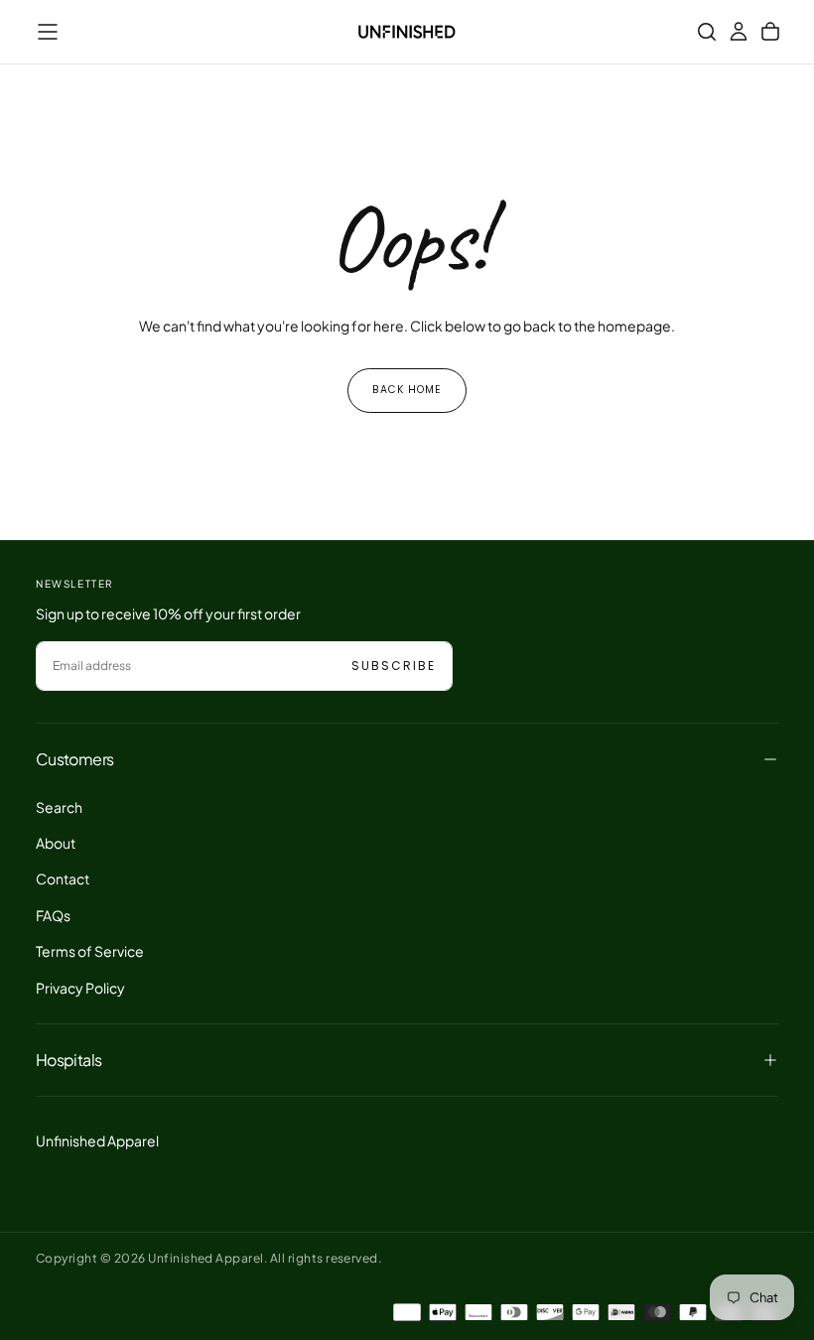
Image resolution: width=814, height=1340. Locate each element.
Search (59, 807)
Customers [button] (74, 758)
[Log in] (738, 32)
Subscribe (393, 665)
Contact (62, 878)
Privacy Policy (80, 988)
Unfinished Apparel (97, 1140)
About (55, 843)
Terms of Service (90, 951)
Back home (407, 389)
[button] (48, 32)
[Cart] (770, 32)
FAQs (53, 915)
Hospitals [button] (68, 1059)
